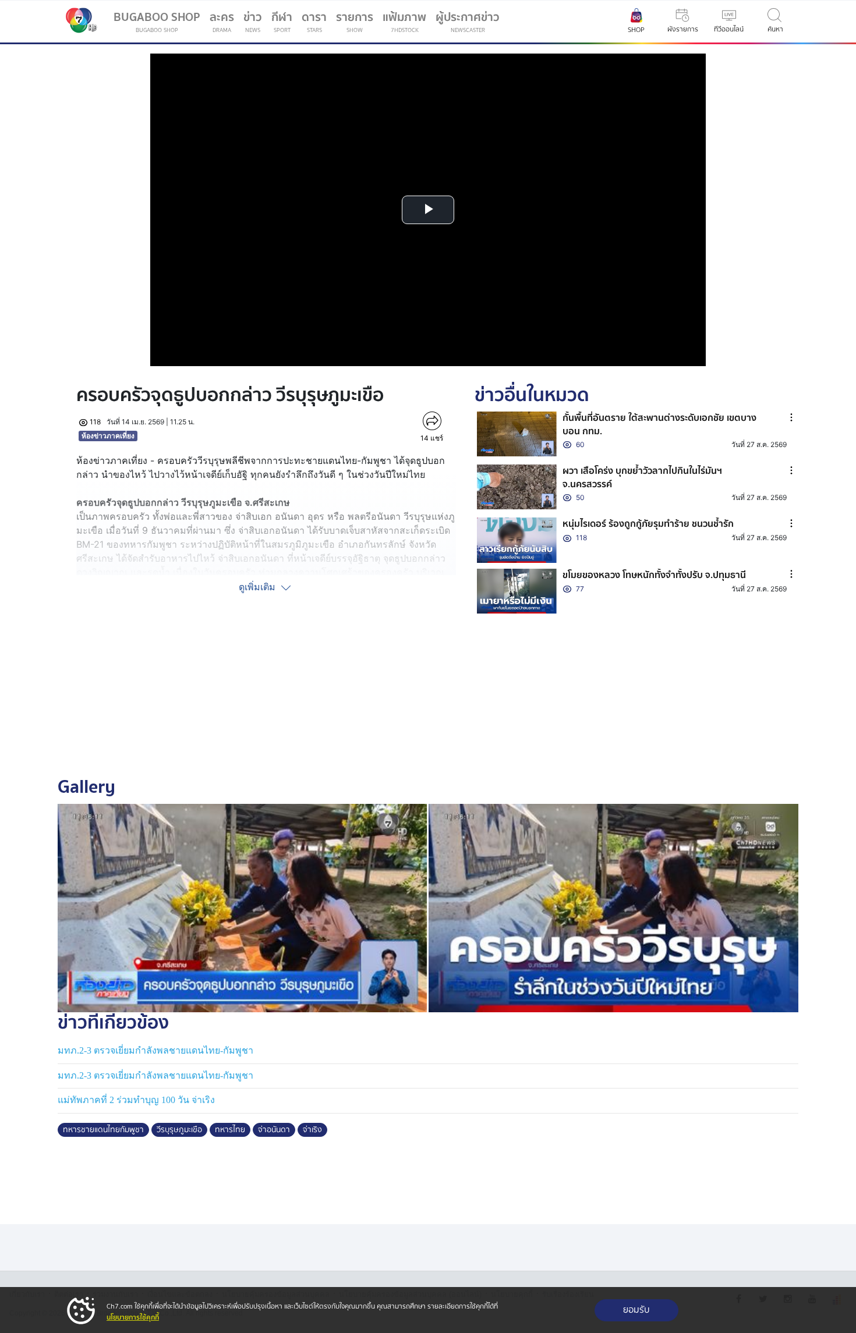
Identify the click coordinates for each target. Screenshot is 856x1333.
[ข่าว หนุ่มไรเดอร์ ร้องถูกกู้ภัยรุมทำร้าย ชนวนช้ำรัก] (517, 539)
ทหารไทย (230, 1130)
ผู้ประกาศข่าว (468, 21)
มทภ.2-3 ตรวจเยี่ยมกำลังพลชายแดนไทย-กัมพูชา (155, 1050)
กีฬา (284, 24)
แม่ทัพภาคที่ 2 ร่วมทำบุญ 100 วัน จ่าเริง (136, 1100)
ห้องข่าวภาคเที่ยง (108, 435)
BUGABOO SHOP (157, 21)
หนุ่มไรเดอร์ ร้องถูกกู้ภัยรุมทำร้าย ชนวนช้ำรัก (648, 523)
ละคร (222, 21)
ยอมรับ (636, 1310)
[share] (432, 421)
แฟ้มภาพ (404, 21)
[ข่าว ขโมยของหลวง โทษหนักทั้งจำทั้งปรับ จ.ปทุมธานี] (517, 591)
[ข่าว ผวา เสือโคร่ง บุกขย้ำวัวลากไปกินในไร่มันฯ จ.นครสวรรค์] (517, 487)
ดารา (314, 21)
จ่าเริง (312, 1130)
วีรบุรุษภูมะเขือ (179, 1130)
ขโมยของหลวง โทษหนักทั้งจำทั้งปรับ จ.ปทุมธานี (654, 575)
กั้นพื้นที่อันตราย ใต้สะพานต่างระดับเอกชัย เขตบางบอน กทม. (659, 424)
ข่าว (252, 21)
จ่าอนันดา (274, 1130)
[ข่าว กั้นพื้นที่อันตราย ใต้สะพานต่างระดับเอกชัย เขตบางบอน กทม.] (517, 434)
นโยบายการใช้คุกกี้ (133, 1317)
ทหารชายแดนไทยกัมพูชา (103, 1130)
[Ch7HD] (79, 21)
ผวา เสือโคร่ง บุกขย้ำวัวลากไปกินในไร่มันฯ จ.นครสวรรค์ (642, 477)
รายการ (354, 21)
